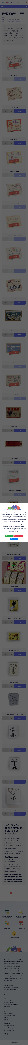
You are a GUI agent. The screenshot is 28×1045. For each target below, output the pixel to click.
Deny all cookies (18, 536)
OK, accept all (9, 536)
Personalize (14, 539)
